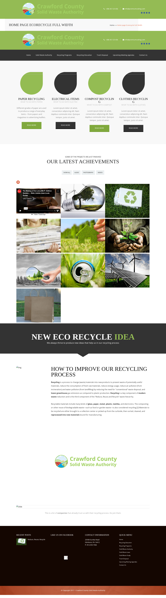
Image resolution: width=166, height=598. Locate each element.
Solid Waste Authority (44, 55)
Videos (100, 172)
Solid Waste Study (124, 555)
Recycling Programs (64, 55)
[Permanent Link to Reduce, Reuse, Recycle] (21, 545)
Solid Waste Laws (124, 552)
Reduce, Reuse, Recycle (36, 539)
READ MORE (31, 125)
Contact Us (143, 55)
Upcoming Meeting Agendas (123, 55)
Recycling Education (84, 55)
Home (112, 25)
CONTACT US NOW (83, 476)
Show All (66, 172)
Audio (77, 172)
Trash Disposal (102, 55)
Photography (88, 172)
